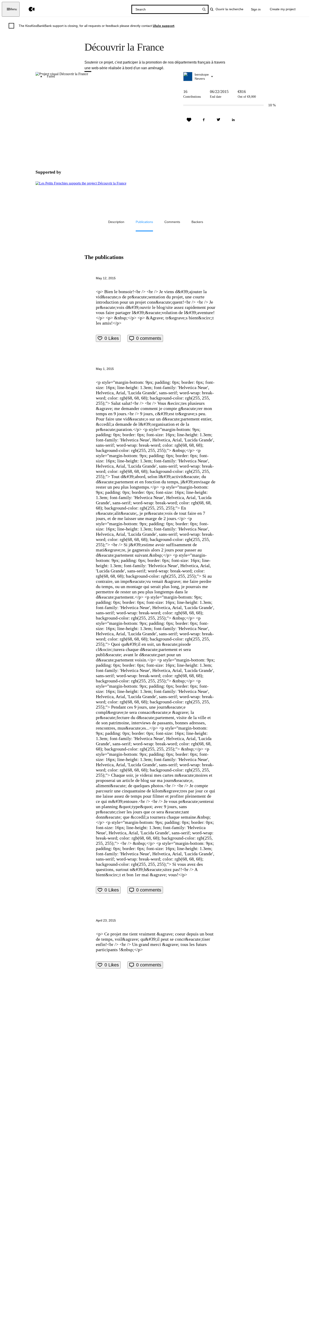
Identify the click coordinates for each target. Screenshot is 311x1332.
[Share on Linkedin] (233, 120)
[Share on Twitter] (218, 120)
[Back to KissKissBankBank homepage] (28, 9)
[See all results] (204, 9)
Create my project (283, 9)
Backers (197, 222)
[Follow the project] (189, 120)
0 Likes (112, 338)
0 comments (148, 338)
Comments (172, 222)
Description (116, 222)
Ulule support (163, 26)
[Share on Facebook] (203, 120)
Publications (144, 222)
